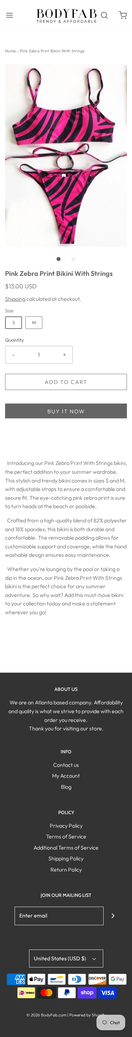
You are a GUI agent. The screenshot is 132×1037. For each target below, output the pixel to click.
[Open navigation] (9, 15)
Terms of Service (66, 836)
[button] (66, 155)
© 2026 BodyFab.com (46, 1014)
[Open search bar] (104, 15)
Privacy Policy (66, 825)
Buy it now (66, 411)
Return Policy (66, 869)
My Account (66, 775)
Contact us (66, 764)
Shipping (15, 298)
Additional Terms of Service (66, 847)
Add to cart (66, 382)
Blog (66, 786)
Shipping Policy (66, 858)
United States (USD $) (60, 958)
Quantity (14, 340)
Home (10, 50)
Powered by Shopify (87, 1014)
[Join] (113, 916)
